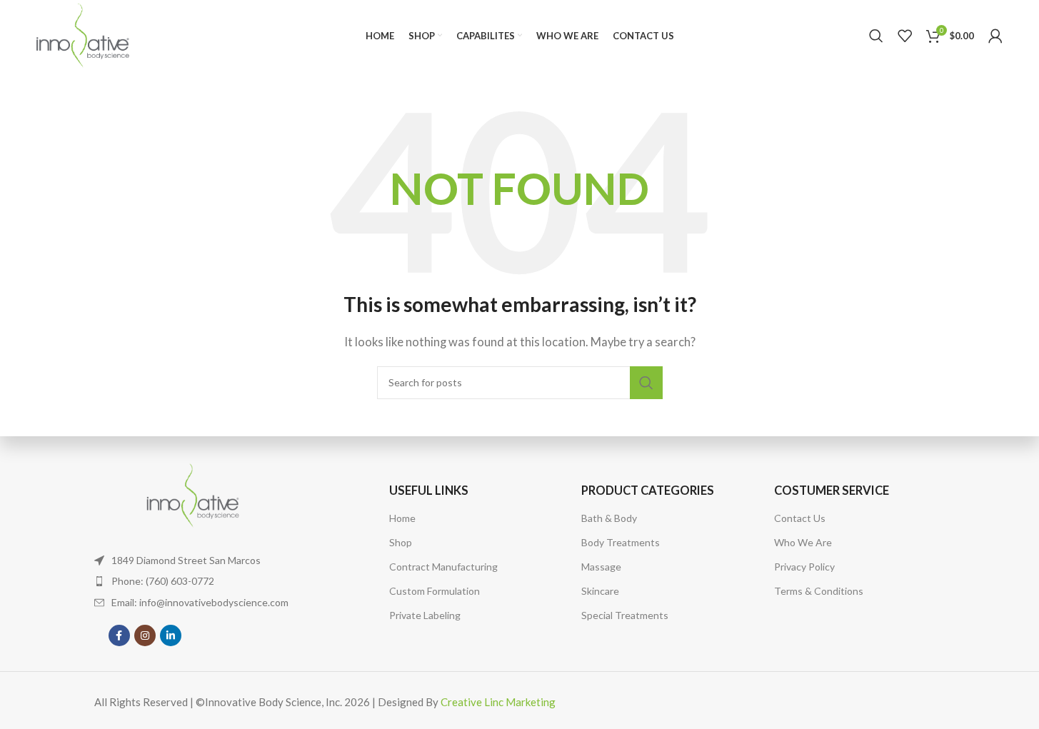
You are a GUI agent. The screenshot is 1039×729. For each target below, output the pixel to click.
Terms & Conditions (818, 591)
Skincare (600, 591)
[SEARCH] (646, 382)
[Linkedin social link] (170, 635)
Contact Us (799, 518)
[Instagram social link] (145, 635)
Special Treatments (624, 615)
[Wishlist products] (904, 35)
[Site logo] (82, 34)
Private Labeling (425, 615)
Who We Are (803, 542)
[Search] (876, 35)
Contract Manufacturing (443, 566)
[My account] (995, 35)
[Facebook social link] (119, 635)
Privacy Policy (804, 566)
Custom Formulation (434, 591)
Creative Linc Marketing (498, 701)
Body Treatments (620, 542)
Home (402, 518)
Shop (400, 542)
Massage (601, 566)
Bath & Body (609, 518)
